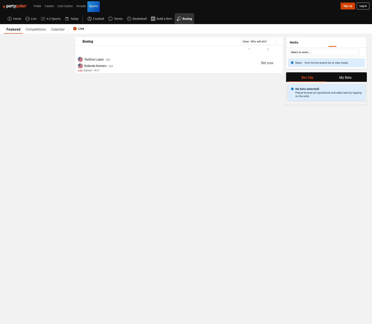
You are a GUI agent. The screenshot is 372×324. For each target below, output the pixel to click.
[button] (179, 49)
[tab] (13, 29)
